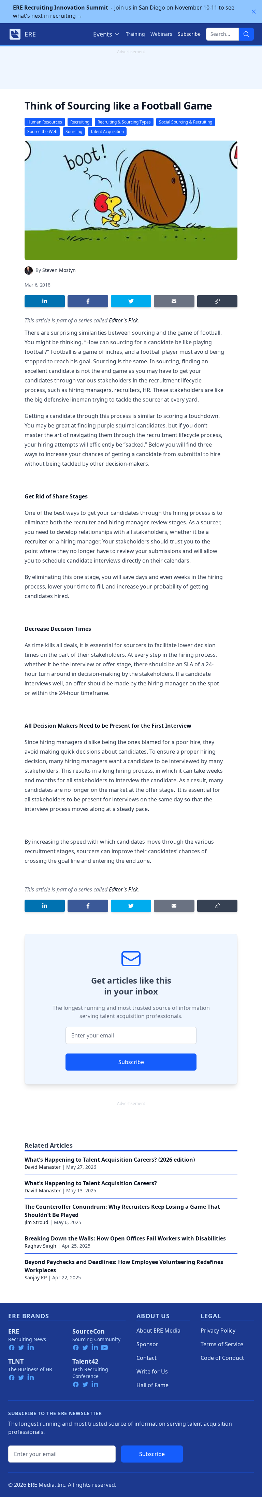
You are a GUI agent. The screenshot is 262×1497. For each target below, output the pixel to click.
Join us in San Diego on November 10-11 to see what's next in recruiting (123, 11)
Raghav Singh (40, 1245)
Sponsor (147, 1344)
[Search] (246, 34)
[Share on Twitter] (131, 301)
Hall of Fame (152, 1385)
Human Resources (44, 122)
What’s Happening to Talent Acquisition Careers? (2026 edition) (110, 1159)
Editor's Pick (123, 320)
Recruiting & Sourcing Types (124, 122)
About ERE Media (158, 1330)
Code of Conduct (222, 1358)
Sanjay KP (36, 1277)
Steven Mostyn (59, 270)
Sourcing (74, 131)
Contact (146, 1358)
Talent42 (85, 1361)
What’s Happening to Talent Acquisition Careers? (91, 1183)
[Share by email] (174, 301)
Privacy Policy (218, 1330)
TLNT (16, 1361)
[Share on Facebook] (88, 301)
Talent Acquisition (107, 131)
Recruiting (79, 122)
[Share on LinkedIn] (45, 301)
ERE (13, 1331)
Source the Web (42, 131)
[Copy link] (217, 301)
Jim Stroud (36, 1222)
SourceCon (88, 1331)
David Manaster (43, 1167)
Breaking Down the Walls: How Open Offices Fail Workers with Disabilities (125, 1238)
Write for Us (152, 1371)
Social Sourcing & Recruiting (185, 122)
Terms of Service (222, 1344)
